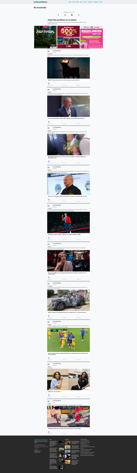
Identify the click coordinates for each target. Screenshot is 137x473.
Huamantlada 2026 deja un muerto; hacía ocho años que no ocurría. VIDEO (64, 428)
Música (100, 1)
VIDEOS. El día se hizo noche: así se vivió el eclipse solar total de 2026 (63, 80)
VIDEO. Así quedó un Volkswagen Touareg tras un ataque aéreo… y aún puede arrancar (67, 312)
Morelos (77, 1)
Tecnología (50, 53)
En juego (49, 324)
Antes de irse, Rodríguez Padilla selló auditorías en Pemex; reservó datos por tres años (67, 196)
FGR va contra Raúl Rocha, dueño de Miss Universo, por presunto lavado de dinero (66, 118)
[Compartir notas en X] (72, 15)
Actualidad (90, 1)
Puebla (73, 1)
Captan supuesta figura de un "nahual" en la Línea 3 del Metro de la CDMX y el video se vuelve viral (53, 443)
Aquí (56, 23)
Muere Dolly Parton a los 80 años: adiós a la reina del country (75, 451)
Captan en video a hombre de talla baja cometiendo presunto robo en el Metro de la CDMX (53, 461)
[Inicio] (40, 2)
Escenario (50, 208)
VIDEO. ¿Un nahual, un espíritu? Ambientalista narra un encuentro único (53, 467)
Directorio (36, 449)
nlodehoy (66, 12)
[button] (65, 15)
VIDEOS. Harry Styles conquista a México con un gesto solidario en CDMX (64, 234)
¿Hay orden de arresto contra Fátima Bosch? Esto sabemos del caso (75, 447)
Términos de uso (37, 452)
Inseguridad (95, 1)
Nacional (49, 92)
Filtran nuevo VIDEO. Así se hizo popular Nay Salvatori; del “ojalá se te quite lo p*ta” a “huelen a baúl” (67, 273)
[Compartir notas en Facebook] (58, 15)
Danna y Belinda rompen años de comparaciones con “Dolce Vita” (75, 442)
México (70, 1)
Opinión (81, 1)
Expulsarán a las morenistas (54, 391)
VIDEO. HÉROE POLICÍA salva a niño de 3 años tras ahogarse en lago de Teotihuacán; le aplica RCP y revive (67, 157)
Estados (49, 130)
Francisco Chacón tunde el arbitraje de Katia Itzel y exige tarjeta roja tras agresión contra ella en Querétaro (68, 354)
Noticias (85, 1)
